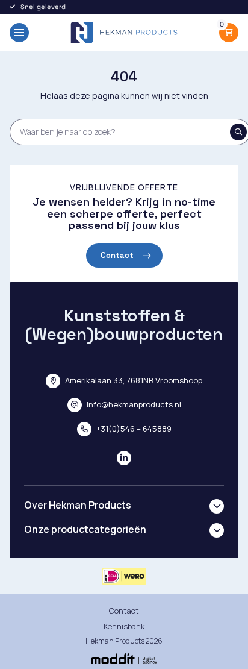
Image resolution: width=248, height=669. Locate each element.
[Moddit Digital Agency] (124, 658)
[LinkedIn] (124, 458)
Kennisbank (124, 626)
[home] (124, 32)
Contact (117, 255)
